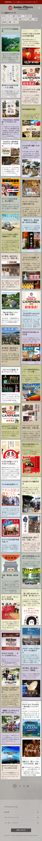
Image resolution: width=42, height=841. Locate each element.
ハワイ (9, 16)
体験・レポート (13, 22)
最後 (27, 786)
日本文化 (28, 16)
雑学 (14, 16)
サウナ (25, 19)
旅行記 (3, 16)
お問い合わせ (21, 830)
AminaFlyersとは (11, 807)
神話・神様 (17, 19)
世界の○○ (20, 16)
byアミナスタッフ (7, 19)
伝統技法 (4, 22)
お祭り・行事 (33, 19)
